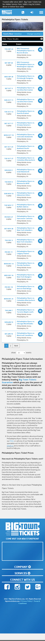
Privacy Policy (26, 601)
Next (16, 345)
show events (21, 352)
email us (10, 446)
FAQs (12, 441)
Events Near (12, 34)
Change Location (35, 34)
